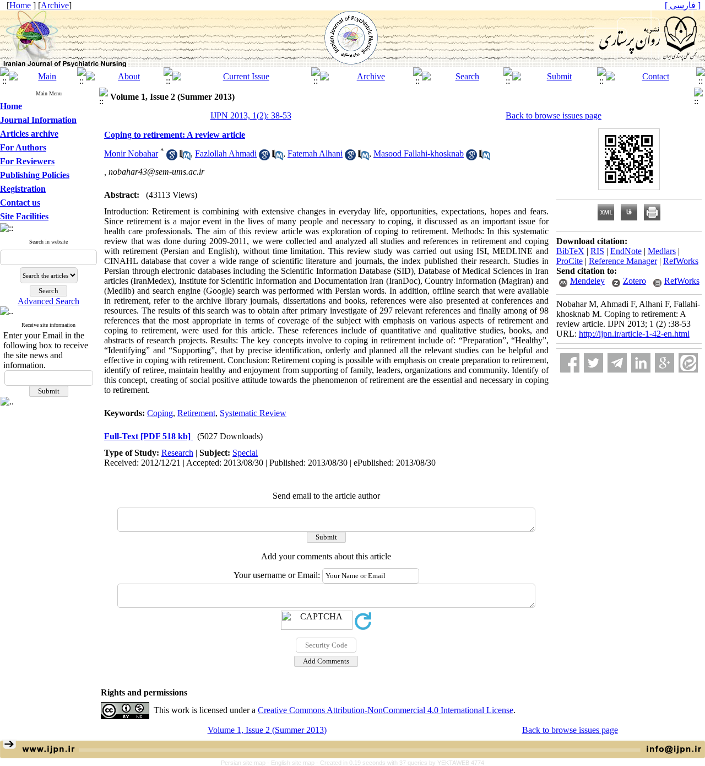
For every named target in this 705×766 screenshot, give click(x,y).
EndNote (626, 251)
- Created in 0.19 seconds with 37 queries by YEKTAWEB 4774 (400, 762)
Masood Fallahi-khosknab (418, 153)
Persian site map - (246, 762)
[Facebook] (569, 363)
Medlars (662, 251)
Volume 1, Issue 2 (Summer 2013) (267, 730)
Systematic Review (253, 413)
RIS (597, 251)
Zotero (634, 280)
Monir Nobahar (131, 153)
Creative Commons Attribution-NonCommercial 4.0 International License (385, 710)
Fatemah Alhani (315, 153)
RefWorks (680, 261)
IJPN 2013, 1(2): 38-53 (250, 115)
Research (177, 452)
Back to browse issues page (553, 115)
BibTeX (570, 251)
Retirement (196, 413)
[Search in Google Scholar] (171, 157)
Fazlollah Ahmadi (226, 153)
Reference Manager (623, 261)
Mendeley (587, 280)
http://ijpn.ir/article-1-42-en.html (634, 333)
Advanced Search (48, 301)
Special (245, 452)
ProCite (569, 261)
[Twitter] (593, 363)
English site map (293, 762)
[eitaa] (688, 363)
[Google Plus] (664, 363)
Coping (160, 413)
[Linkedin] (640, 363)
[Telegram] (617, 363)
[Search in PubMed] (185, 157)
